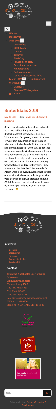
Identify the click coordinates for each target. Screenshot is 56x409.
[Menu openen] (49, 23)
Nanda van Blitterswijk (36, 117)
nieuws (10, 120)
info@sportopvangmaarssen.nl (30, 297)
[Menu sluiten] (7, 29)
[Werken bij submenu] (23, 83)
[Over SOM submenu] (22, 40)
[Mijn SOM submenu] (24, 79)
